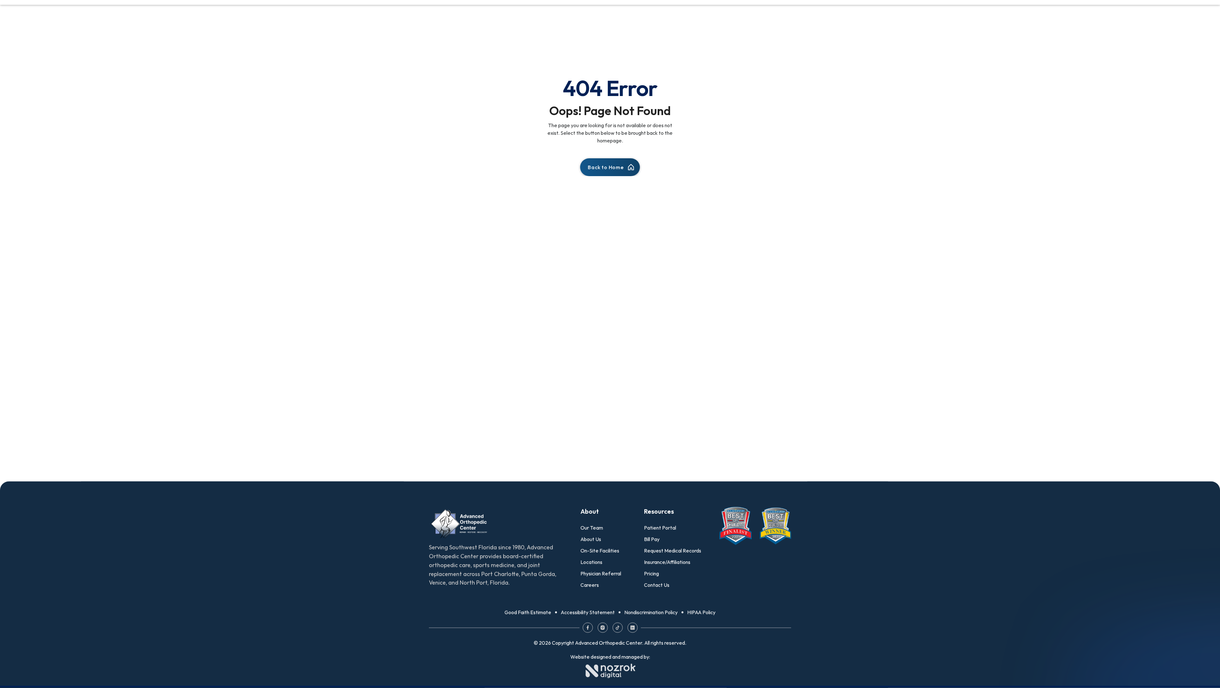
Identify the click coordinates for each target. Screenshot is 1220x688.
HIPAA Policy (701, 612)
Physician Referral (600, 573)
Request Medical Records (672, 550)
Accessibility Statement (588, 612)
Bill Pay (652, 539)
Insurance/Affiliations (667, 562)
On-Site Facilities (599, 550)
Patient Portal (660, 528)
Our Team (591, 528)
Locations (591, 562)
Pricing (651, 573)
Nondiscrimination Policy (651, 612)
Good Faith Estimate (528, 612)
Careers (589, 585)
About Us (590, 539)
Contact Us (656, 585)
